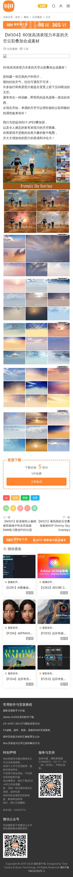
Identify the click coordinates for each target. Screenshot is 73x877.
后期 (15, 497)
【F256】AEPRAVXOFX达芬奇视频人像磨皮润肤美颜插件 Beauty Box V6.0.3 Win (19, 633)
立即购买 (36, 481)
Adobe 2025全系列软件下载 (18, 717)
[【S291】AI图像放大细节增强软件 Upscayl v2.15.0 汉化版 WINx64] (19, 566)
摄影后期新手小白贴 (14, 710)
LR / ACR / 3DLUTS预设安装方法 (21, 723)
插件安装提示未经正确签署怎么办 (21, 736)
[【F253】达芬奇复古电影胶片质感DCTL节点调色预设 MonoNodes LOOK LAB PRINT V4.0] (54, 657)
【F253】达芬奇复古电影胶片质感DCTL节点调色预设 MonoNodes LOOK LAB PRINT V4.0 (54, 679)
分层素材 (12, 48)
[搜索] (53, 6)
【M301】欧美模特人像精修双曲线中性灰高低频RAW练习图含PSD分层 (19, 525)
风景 (35, 497)
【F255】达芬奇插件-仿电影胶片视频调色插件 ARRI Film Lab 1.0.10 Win (54, 633)
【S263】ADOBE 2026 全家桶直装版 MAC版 (54, 588)
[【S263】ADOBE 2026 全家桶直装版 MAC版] (54, 566)
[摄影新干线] (8, 6)
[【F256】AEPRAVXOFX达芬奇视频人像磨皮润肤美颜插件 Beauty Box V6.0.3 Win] (19, 611)
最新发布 (13, 627)
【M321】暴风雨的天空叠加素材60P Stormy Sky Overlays (53, 525)
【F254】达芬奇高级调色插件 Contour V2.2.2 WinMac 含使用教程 (19, 679)
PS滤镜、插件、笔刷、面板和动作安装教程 (26, 730)
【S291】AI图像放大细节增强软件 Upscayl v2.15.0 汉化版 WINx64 (19, 588)
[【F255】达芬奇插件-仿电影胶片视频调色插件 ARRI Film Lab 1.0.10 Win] (54, 611)
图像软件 (13, 582)
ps (6, 497)
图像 (25, 497)
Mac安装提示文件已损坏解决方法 (21, 743)
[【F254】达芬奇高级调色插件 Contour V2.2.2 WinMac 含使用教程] (19, 657)
